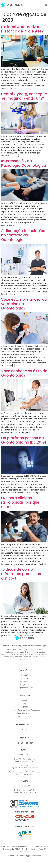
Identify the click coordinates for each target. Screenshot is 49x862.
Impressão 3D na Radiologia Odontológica (23, 163)
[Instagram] (22, 743)
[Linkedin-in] (27, 743)
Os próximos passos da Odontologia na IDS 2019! (23, 440)
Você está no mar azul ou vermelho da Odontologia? (24, 304)
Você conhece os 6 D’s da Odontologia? (24, 373)
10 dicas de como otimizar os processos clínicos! (21, 574)
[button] (46, 5)
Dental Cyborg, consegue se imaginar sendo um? (24, 96)
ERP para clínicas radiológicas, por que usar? (20, 502)
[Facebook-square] (18, 743)
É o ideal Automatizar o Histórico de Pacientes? (22, 29)
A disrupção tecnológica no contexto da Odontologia (23, 235)
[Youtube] (31, 743)
